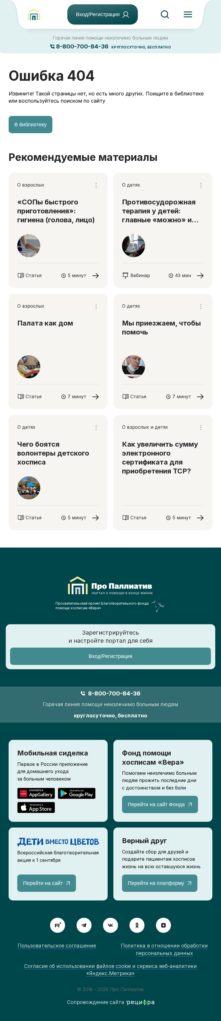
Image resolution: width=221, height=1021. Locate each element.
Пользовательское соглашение (57, 946)
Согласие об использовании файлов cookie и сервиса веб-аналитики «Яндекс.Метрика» (110, 969)
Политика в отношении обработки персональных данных (164, 949)
